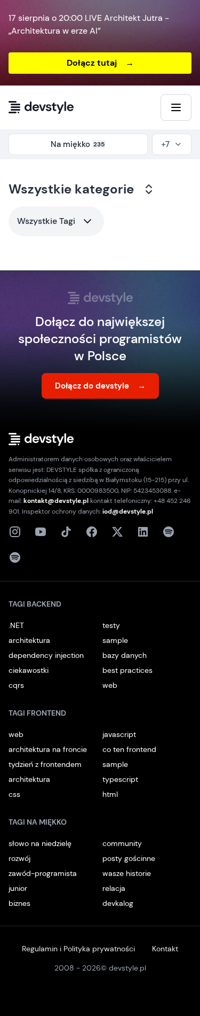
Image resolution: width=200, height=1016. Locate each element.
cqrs (16, 685)
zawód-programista (43, 873)
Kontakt (165, 948)
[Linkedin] (143, 531)
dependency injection (46, 655)
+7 (165, 144)
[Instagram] (15, 531)
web (109, 685)
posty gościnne (128, 858)
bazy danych (124, 655)
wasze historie (126, 873)
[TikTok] (66, 531)
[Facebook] (91, 531)
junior (18, 888)
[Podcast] (168, 531)
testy (111, 625)
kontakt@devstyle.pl (56, 501)
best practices (127, 670)
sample (115, 640)
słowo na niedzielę (40, 843)
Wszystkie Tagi (46, 221)
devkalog (117, 903)
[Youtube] (40, 531)
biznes (19, 903)
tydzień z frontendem (45, 764)
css (14, 794)
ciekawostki (29, 670)
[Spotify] (15, 557)
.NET (16, 625)
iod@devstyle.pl (127, 511)
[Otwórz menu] (176, 107)
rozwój (19, 858)
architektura (29, 640)
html (110, 794)
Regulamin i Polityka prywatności (78, 948)
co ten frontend (129, 749)
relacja (113, 888)
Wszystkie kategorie (71, 189)
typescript (120, 779)
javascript (119, 734)
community (122, 843)
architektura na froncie (48, 749)
